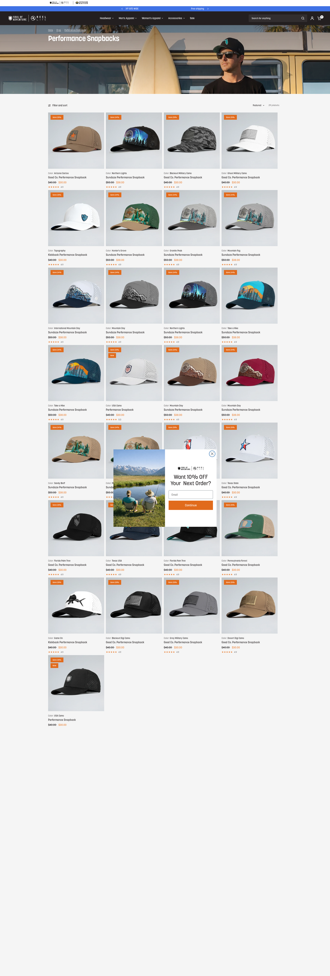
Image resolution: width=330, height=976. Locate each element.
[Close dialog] (212, 454)
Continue (191, 505)
